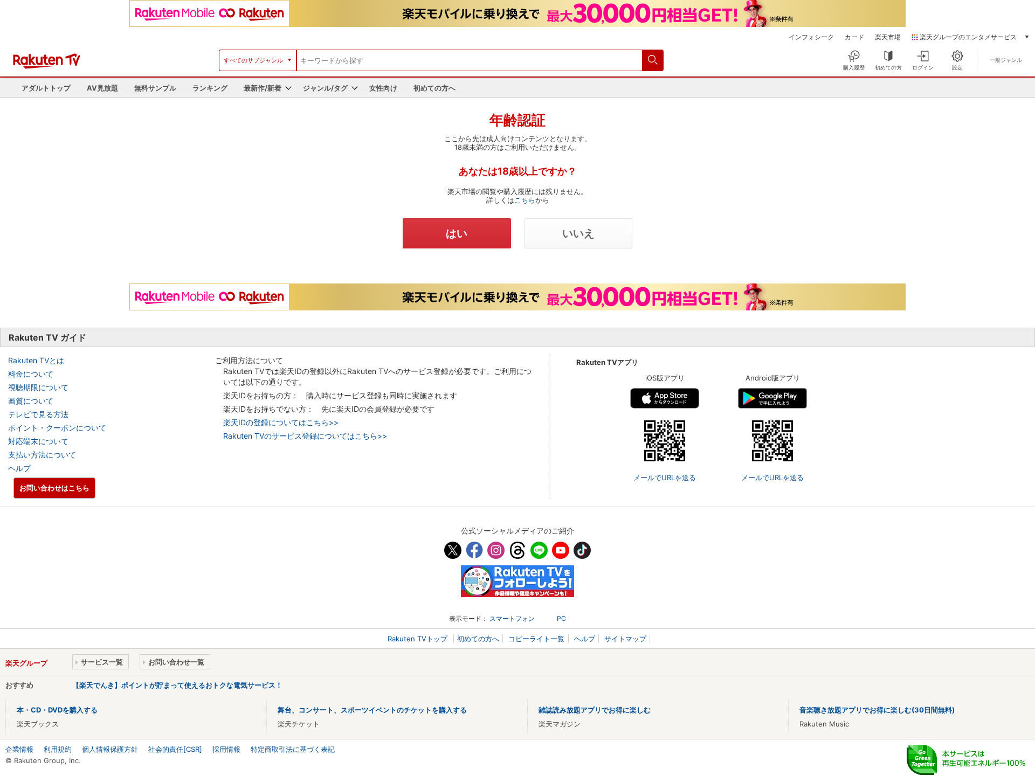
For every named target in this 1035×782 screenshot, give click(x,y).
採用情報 (226, 749)
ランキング (209, 88)
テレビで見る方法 (38, 414)
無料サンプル (155, 88)
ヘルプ (19, 468)
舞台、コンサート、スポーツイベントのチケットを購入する (372, 709)
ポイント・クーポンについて (57, 427)
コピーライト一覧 (536, 638)
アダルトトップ (46, 88)
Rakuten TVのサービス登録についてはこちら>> (305, 435)
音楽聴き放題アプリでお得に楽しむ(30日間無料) (877, 709)
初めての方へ (434, 88)
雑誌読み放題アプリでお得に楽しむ (595, 709)
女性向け (383, 88)
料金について (30, 373)
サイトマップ (625, 638)
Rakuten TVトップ (419, 638)
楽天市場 (888, 37)
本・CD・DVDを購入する (57, 709)
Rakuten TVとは (36, 360)
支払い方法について (42, 454)
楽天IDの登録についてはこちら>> (281, 422)
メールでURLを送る (664, 477)
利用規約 (58, 749)
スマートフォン (512, 618)
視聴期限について (38, 387)
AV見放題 (102, 88)
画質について (30, 400)
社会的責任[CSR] (175, 749)
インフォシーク (811, 37)
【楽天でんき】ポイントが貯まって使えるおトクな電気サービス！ (177, 685)
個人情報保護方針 (110, 749)
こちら (524, 200)
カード (854, 37)
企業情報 (19, 749)
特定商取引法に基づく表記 (293, 749)
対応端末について (38, 441)
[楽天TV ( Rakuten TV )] (46, 66)
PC (561, 618)
